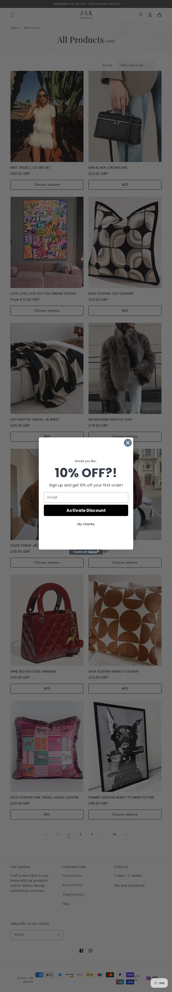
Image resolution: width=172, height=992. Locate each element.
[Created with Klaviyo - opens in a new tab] (86, 552)
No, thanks (86, 524)
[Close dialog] (128, 442)
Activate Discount (86, 510)
